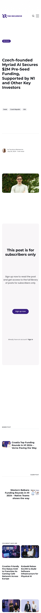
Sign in (30, 339)
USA (24, 109)
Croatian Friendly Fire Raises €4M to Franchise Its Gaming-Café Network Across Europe (10, 572)
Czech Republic (15, 109)
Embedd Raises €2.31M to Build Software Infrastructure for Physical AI (29, 571)
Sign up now (20, 311)
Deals (5, 109)
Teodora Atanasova (16, 149)
